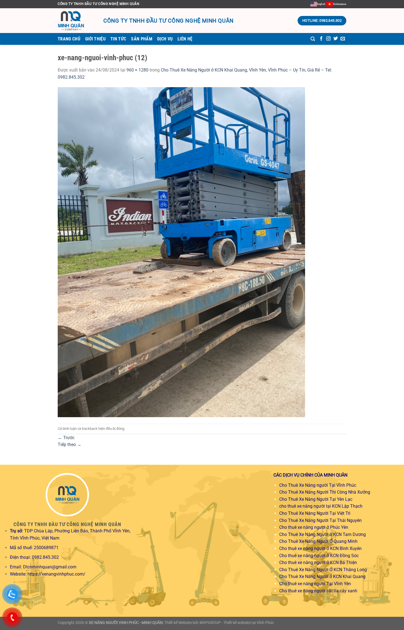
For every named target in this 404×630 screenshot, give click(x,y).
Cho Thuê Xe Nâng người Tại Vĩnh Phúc (317, 485)
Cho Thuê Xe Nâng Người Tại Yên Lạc (315, 499)
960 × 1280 (137, 70)
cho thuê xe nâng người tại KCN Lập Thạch (321, 506)
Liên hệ (185, 39)
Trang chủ (69, 39)
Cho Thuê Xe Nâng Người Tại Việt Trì (314, 513)
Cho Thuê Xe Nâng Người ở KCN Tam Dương (322, 534)
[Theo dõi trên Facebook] (321, 38)
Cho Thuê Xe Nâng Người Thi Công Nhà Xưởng (324, 492)
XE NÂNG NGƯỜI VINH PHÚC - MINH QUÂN (126, 622)
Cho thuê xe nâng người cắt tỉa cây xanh (318, 590)
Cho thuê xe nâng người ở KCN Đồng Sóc (319, 555)
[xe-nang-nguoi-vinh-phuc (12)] (181, 251)
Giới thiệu (95, 39)
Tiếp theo (69, 444)
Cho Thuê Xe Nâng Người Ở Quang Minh (318, 541)
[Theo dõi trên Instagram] (328, 38)
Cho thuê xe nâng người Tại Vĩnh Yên (315, 583)
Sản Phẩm (141, 39)
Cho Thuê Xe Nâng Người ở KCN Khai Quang (322, 576)
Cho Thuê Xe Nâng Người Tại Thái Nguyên (320, 520)
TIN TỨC (118, 39)
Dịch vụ (165, 39)
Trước (66, 437)
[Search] (313, 39)
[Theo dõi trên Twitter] (335, 38)
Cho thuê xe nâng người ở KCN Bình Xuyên (320, 548)
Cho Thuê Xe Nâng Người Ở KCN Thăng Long (323, 569)
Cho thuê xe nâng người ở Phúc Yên (313, 527)
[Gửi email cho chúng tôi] (343, 38)
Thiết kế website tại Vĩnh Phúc (248, 622)
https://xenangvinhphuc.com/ (56, 574)
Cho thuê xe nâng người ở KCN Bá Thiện (318, 562)
